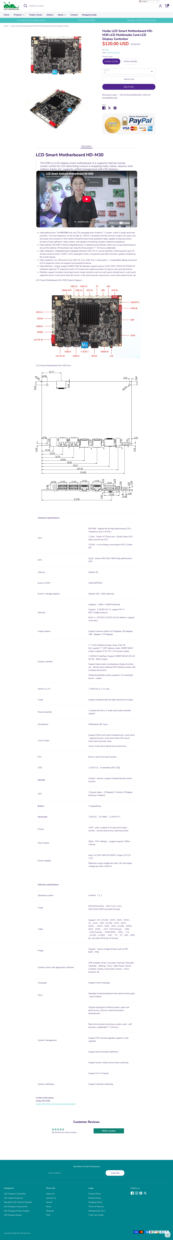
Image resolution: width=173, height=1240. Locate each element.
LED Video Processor (13, 1198)
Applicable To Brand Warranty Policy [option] (141, 20)
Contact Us (51, 1198)
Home (6, 14)
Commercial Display (113, 52)
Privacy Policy (94, 1193)
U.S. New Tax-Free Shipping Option (31, 20)
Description (86, 146)
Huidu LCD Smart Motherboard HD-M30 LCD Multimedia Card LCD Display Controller (40, 26)
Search (49, 1202)
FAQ (48, 1215)
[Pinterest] (140, 1193)
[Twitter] (145, 1193)
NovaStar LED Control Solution (18, 1202)
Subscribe (115, 1173)
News (48, 1206)
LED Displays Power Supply (16, 1210)
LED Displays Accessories (15, 1206)
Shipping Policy (95, 1202)
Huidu (106, 50)
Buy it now (129, 86)
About (61, 14)
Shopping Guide (89, 14)
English (144, 1)
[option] (31, 20)
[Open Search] (25, 5)
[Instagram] (136, 1193)
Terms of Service (96, 1206)
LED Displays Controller (15, 1193)
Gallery (49, 14)
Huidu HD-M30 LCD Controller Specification (56, 1103)
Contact (74, 14)
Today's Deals (35, 14)
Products (18, 14)
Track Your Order (96, 1215)
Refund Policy (94, 1198)
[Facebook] (132, 1193)
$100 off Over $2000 (86, 20)
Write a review (109, 1130)
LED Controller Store (23, 1233)
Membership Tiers (96, 1210)
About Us (50, 1193)
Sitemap (50, 1210)
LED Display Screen (13, 1215)
